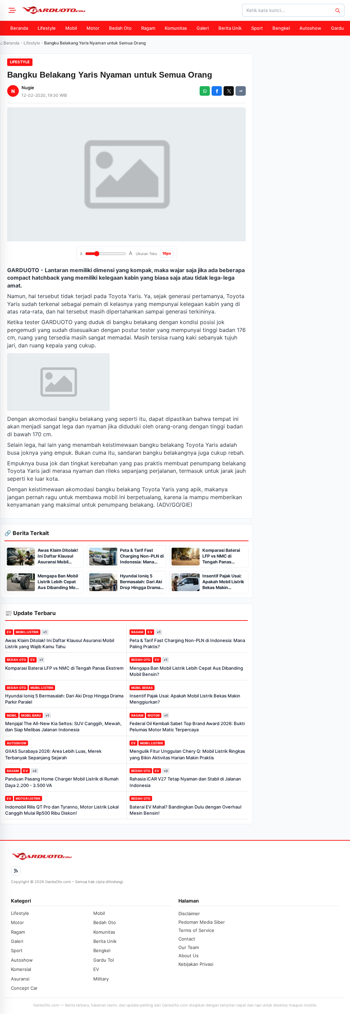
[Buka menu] (11, 10)
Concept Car (24, 988)
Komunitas (176, 28)
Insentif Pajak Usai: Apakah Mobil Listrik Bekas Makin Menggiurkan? (185, 699)
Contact (186, 939)
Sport (257, 28)
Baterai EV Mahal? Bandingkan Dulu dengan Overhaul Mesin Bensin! (185, 810)
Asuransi (20, 979)
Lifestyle (47, 28)
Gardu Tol (103, 960)
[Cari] (337, 10)
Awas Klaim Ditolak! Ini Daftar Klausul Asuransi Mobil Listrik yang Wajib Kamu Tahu (59, 643)
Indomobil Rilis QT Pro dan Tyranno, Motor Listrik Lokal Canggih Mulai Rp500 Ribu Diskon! (62, 810)
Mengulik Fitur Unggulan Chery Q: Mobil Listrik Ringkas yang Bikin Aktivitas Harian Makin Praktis (187, 754)
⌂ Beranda (9, 42)
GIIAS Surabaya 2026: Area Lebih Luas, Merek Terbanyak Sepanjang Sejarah (53, 754)
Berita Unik (230, 28)
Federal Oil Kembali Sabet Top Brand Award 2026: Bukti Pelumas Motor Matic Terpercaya (187, 726)
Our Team (188, 947)
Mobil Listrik (27, 632)
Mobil (71, 28)
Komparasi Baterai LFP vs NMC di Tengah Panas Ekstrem (64, 668)
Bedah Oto (120, 28)
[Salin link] (240, 91)
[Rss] (16, 871)
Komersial (21, 969)
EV (9, 632)
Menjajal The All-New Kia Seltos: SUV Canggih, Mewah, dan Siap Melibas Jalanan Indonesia (63, 726)
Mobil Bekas (142, 688)
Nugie (28, 87)
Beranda (19, 28)
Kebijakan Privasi (195, 964)
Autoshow (310, 28)
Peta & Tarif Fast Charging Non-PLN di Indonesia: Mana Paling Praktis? (187, 643)
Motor (92, 28)
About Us (188, 955)
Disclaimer (189, 913)
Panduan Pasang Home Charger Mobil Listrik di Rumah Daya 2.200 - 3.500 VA (62, 782)
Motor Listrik (28, 798)
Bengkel (281, 28)
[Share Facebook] (217, 91)
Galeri (203, 28)
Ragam (148, 28)
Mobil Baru (31, 715)
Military (101, 979)
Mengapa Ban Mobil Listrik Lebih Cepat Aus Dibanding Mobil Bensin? (186, 671)
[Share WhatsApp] (205, 91)
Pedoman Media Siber (201, 922)
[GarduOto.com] (53, 10)
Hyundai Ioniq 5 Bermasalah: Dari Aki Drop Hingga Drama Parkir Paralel (64, 699)
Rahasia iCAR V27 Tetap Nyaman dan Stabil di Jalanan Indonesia (185, 782)
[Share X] (229, 91)
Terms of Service (196, 930)
